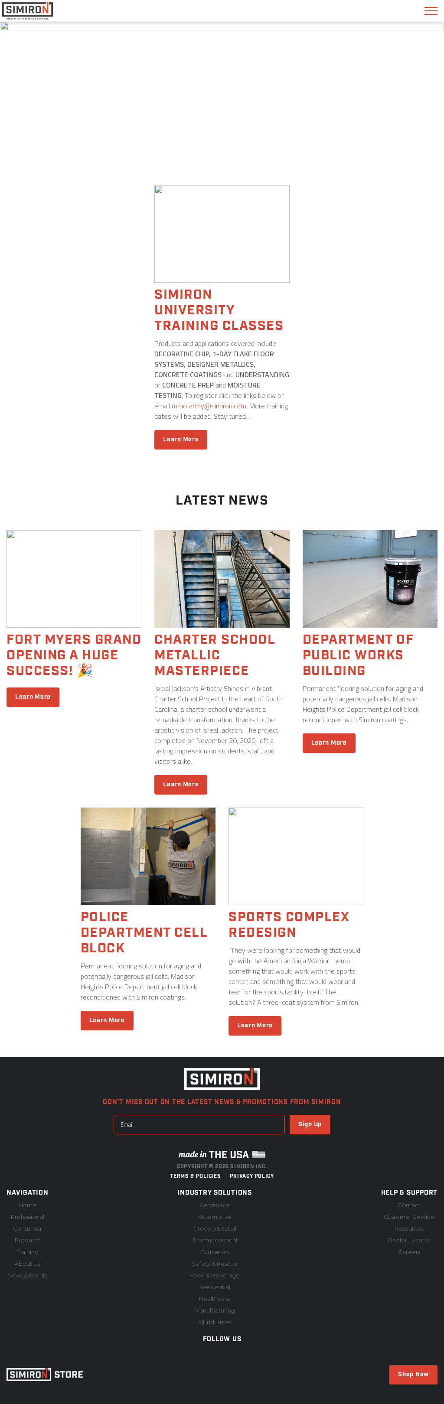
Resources (409, 1228)
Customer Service (409, 1216)
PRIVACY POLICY (252, 1176)
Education (214, 1251)
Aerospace (214, 1205)
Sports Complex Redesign (289, 925)
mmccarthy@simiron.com (209, 405)
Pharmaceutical (215, 1240)
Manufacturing (214, 1310)
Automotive (215, 1216)
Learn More (181, 439)
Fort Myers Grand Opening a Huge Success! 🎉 (74, 655)
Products (27, 1240)
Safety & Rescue (215, 1263)
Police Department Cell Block (144, 933)
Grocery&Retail (214, 1228)
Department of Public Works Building (358, 655)
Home (27, 1205)
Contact (409, 1205)
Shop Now (413, 1374)
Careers (409, 1251)
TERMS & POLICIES (195, 1176)
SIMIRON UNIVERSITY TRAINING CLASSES (219, 310)
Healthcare (215, 1298)
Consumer (27, 1228)
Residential (214, 1286)
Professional (27, 1216)
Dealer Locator (409, 1240)
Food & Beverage (214, 1275)
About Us (27, 1263)
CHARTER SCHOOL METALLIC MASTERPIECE (214, 655)
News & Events (27, 1275)
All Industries (215, 1322)
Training (27, 1251)
